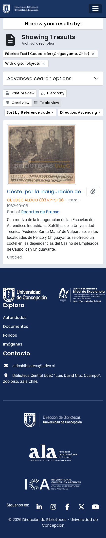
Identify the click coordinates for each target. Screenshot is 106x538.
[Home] (22, 8)
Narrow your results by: (53, 23)
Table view (49, 102)
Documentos (15, 326)
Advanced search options (39, 78)
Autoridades (14, 317)
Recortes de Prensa (40, 212)
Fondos (10, 335)
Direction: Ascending (79, 112)
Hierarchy (55, 93)
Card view (20, 102)
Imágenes (12, 344)
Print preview (23, 93)
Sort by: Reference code (29, 112)
